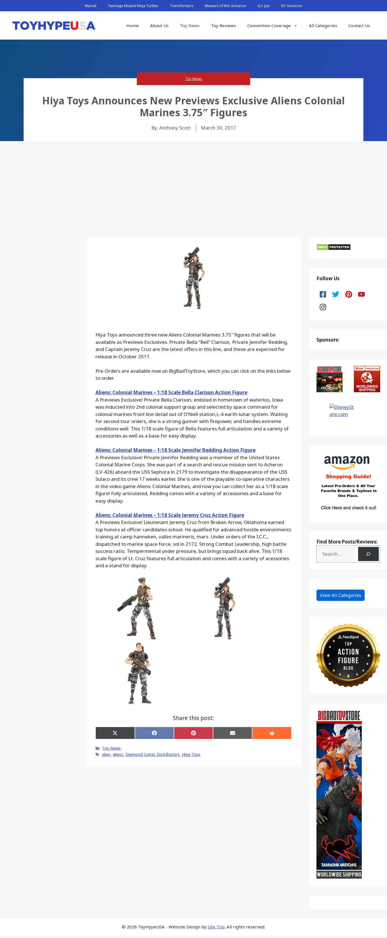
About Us (159, 25)
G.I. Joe (264, 5)
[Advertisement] (193, 183)
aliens (118, 754)
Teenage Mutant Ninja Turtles (133, 5)
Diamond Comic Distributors (153, 754)
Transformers (182, 5)
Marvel (90, 5)
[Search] (368, 554)
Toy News (190, 25)
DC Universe (291, 5)
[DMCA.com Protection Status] (333, 248)
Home (132, 25)
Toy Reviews (223, 25)
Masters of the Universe (225, 5)
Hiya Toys (191, 754)
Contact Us (359, 25)
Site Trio (216, 927)
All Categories (323, 25)
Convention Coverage (269, 25)
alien (106, 754)
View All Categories (340, 595)
